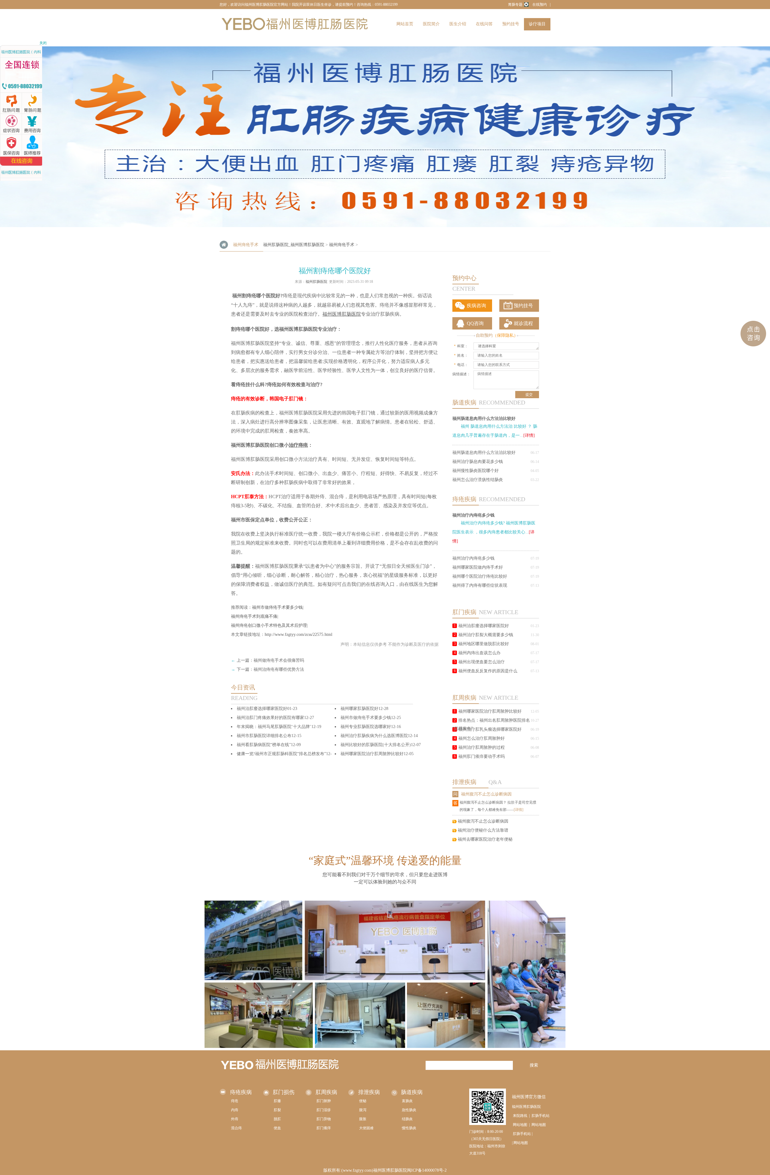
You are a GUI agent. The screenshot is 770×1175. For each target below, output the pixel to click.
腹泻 (362, 1110)
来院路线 (520, 1116)
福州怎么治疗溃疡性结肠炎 (477, 479)
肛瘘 (277, 1101)
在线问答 (484, 24)
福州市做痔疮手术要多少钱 (277, 607)
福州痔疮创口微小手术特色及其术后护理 (269, 625)
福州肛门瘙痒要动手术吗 (481, 756)
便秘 (362, 1101)
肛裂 (277, 1110)
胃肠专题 (515, 4)
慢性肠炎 (409, 1128)
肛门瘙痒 (323, 1128)
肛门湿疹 (323, 1110)
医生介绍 (457, 24)
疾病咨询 (476, 305)
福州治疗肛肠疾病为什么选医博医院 (374, 735)
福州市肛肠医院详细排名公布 (264, 735)
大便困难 (366, 1128)
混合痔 (236, 1128)
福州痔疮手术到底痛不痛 (254, 616)
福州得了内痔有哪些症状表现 (479, 585)
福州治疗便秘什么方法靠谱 (483, 830)
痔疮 (234, 1101)
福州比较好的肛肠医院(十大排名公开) (375, 744)
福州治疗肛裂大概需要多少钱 (485, 635)
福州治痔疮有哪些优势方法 (279, 669)
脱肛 (277, 1119)
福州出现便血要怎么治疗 (481, 662)
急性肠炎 (409, 1110)
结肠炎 (407, 1119)
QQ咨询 (475, 323)
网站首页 (404, 24)
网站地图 (520, 1125)
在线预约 (539, 4)
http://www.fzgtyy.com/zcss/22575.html (298, 634)
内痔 (234, 1110)
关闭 (43, 43)
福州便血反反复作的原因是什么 (487, 671)
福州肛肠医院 (316, 282)
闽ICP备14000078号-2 (427, 1170)
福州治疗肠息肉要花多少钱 (477, 461)
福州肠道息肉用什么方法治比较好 (484, 418)
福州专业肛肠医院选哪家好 (365, 726)
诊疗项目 (537, 24)
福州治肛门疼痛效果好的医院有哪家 (270, 717)
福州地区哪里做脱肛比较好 (483, 644)
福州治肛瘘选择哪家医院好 (483, 625)
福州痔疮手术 (341, 244)
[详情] (529, 435)
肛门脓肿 (323, 1101)
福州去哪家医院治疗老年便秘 (485, 839)
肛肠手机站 (540, 1116)
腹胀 (362, 1119)
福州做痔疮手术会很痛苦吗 (279, 660)
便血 (277, 1128)
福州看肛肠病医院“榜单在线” (264, 744)
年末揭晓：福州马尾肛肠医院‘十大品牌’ (274, 726)
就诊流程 (523, 323)
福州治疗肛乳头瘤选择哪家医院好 (490, 729)
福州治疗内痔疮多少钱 (473, 515)
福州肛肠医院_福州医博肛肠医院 (293, 244)
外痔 (234, 1119)
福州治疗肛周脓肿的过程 (481, 747)
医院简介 (431, 24)
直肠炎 (407, 1101)
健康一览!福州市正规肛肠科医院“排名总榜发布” (281, 754)
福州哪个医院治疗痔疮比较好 (479, 576)
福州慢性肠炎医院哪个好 (475, 470)
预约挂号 (510, 24)
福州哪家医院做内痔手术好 (477, 567)
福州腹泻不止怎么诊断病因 (486, 794)
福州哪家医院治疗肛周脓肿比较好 (490, 711)
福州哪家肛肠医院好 (359, 708)
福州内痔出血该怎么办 (479, 653)
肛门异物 (323, 1119)
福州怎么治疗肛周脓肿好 (481, 738)
